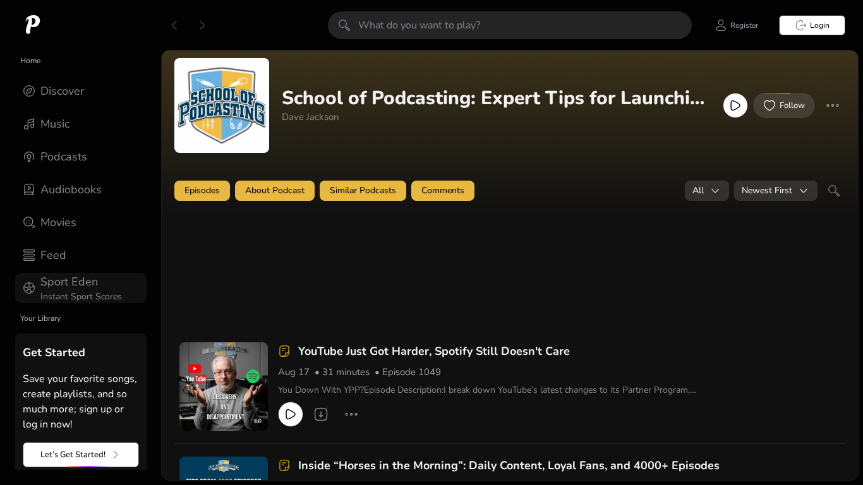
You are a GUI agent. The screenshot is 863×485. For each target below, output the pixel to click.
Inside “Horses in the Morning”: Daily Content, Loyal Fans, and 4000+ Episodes (509, 465)
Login (820, 25)
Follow (792, 105)
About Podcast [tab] (275, 190)
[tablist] (510, 190)
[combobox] (707, 191)
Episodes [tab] (202, 190)
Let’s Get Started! (73, 454)
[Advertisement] (417, 244)
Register (744, 25)
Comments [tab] (442, 190)
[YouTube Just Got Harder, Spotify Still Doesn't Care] (223, 386)
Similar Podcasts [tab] (363, 190)
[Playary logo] (32, 25)
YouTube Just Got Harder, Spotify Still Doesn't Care (434, 351)
